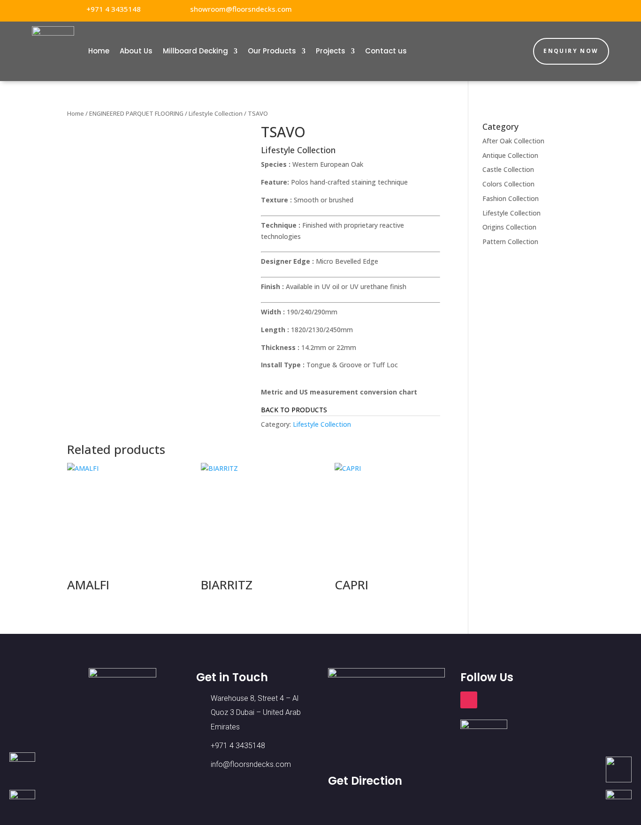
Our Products (272, 51)
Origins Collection (509, 227)
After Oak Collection (513, 140)
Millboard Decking (195, 51)
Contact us (386, 51)
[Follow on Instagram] (569, 9)
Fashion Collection (510, 198)
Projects (330, 51)
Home (98, 51)
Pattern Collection (510, 241)
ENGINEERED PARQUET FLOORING (136, 113)
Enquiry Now (570, 51)
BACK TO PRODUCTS (294, 409)
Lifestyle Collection (216, 113)
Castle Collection (508, 169)
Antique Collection (510, 155)
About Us (136, 51)
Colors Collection (508, 183)
